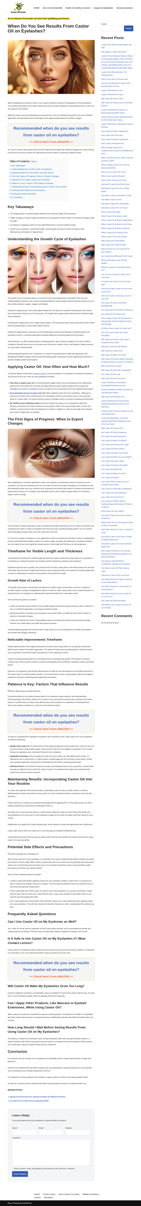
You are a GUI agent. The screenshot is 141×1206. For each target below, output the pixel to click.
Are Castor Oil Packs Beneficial (113, 436)
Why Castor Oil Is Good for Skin (113, 245)
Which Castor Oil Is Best (110, 212)
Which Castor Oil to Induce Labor (114, 216)
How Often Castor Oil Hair (111, 200)
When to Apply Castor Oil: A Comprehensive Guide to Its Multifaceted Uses (117, 150)
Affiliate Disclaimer (91, 1194)
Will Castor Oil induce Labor (112, 99)
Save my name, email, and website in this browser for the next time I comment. (44, 1169)
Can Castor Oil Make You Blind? (114, 440)
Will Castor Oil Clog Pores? (112, 351)
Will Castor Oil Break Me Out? (113, 397)
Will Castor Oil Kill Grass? (111, 366)
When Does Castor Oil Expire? (113, 176)
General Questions (124, 8)
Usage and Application (103, 8)
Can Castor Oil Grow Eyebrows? (114, 493)
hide (33, 161)
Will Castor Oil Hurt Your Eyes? (113, 378)
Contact (37, 1197)
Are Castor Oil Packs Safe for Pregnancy (117, 310)
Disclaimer (48, 1197)
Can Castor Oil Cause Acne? (112, 497)
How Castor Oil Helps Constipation (115, 139)
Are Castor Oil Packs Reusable (113, 601)
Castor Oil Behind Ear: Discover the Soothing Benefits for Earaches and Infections (115, 404)
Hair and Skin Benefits (52, 8)
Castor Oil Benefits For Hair (112, 90)
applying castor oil (40, 374)
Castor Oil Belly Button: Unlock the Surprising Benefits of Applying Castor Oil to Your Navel (116, 421)
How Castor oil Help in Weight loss (114, 131)
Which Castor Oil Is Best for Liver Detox (116, 224)
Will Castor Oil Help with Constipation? (116, 370)
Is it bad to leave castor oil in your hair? (116, 328)
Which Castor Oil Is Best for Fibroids (115, 228)
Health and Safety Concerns (77, 8)
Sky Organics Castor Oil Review (113, 52)
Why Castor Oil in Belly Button (113, 241)
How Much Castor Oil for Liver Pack (115, 575)
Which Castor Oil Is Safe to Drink (114, 237)
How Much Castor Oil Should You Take (116, 195)
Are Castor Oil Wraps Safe (111, 469)
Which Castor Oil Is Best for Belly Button (117, 220)
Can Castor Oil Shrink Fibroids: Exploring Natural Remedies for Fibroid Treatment (116, 504)
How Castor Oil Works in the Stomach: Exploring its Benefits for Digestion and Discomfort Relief (116, 554)
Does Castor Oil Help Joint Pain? (114, 180)
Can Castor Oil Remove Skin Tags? (115, 445)
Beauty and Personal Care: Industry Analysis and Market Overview (37, 1097)
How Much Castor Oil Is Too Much (114, 208)
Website (68, 1128)
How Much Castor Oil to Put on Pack (115, 184)
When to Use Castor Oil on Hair (113, 172)
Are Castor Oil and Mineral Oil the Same (117, 256)
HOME (37, 8)
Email (41, 1128)
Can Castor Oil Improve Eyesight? (114, 465)
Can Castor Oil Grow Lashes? (113, 449)
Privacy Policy (49, 1194)
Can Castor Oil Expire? (110, 478)
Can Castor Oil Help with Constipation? (116, 489)
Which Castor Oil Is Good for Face (114, 233)
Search (104, 24)
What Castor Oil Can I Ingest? (112, 511)
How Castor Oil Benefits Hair (112, 143)
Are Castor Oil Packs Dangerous (114, 432)
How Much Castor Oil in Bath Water (115, 204)
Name (15, 1128)
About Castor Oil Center (68, 1194)
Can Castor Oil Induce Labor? (112, 461)
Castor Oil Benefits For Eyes (112, 94)
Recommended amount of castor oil (25, 393)
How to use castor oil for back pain (114, 79)
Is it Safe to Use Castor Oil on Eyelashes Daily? (29, 1101)
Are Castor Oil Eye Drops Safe (113, 314)
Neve (10, 1203)
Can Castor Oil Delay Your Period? (115, 453)
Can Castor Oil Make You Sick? (113, 473)
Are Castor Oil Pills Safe (110, 374)
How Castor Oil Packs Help (112, 135)
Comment (16, 1138)
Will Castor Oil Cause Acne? (112, 428)
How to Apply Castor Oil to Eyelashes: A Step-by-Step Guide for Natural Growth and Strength (116, 321)
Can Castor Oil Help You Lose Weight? (116, 457)
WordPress (27, 1203)
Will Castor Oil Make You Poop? (113, 355)
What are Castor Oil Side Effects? (114, 347)
